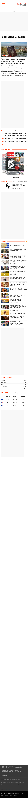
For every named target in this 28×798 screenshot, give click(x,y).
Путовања (3, 782)
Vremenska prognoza (7, 377)
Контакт (8, 789)
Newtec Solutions (8, 795)
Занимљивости (14, 782)
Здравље (9, 779)
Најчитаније (11, 130)
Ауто (23, 782)
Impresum (3, 789)
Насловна (3, 779)
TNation (15, 795)
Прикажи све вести (7, 145)
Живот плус (14, 779)
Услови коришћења (16, 784)
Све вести (4, 241)
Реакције (17, 130)
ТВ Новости (4, 784)
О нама (9, 784)
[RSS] (26, 241)
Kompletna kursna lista (21, 393)
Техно (20, 782)
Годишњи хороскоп (17, 181)
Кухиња (20, 779)
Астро (25, 181)
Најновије (3, 130)
